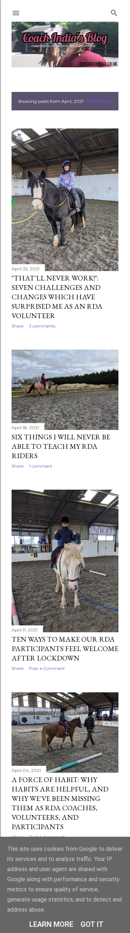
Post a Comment (47, 668)
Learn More (51, 924)
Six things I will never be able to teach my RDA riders (61, 446)
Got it (92, 924)
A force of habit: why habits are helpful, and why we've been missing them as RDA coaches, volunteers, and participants (60, 803)
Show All (99, 101)
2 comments (42, 326)
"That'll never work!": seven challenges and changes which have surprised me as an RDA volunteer (57, 296)
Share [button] (17, 326)
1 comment (40, 466)
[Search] (114, 11)
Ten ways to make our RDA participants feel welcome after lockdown (65, 648)
